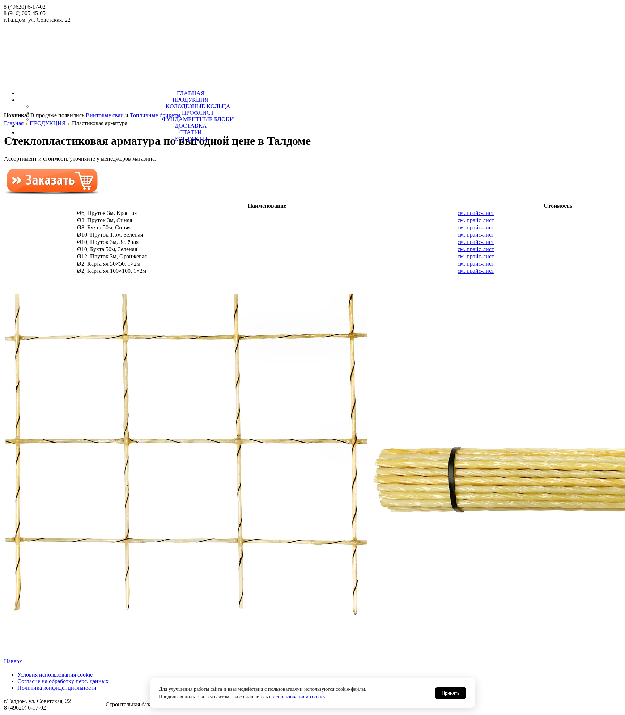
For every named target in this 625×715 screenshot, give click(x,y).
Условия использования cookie (55, 675)
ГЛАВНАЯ (191, 93)
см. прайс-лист (476, 213)
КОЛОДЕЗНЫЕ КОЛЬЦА (198, 106)
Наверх (13, 661)
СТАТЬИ (190, 132)
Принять (451, 693)
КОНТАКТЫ (190, 139)
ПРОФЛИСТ (198, 113)
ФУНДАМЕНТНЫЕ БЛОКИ (198, 119)
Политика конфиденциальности (57, 688)
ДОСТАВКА (191, 126)
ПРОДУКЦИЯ (191, 100)
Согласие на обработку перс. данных (63, 681)
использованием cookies (299, 696)
